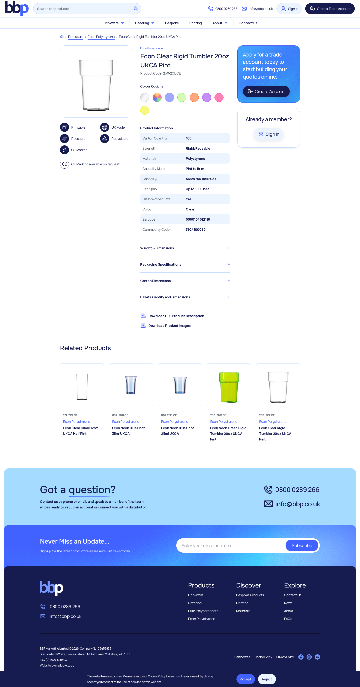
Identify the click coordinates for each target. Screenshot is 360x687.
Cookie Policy (157, 676)
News (288, 603)
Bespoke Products (250, 595)
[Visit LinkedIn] (317, 657)
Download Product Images (169, 325)
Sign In (293, 8)
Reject (267, 679)
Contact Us (248, 23)
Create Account (270, 91)
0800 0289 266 (226, 8)
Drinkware (111, 23)
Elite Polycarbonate (203, 611)
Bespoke (172, 23)
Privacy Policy (285, 657)
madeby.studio (64, 665)
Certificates (242, 657)
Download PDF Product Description (176, 316)
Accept (245, 679)
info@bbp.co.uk (261, 8)
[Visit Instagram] (309, 657)
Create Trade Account (334, 8)
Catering (142, 23)
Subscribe (302, 545)
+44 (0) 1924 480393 (53, 660)
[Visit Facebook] (301, 657)
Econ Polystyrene (101, 36)
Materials (243, 611)
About (217, 23)
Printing (195, 23)
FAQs (288, 618)
